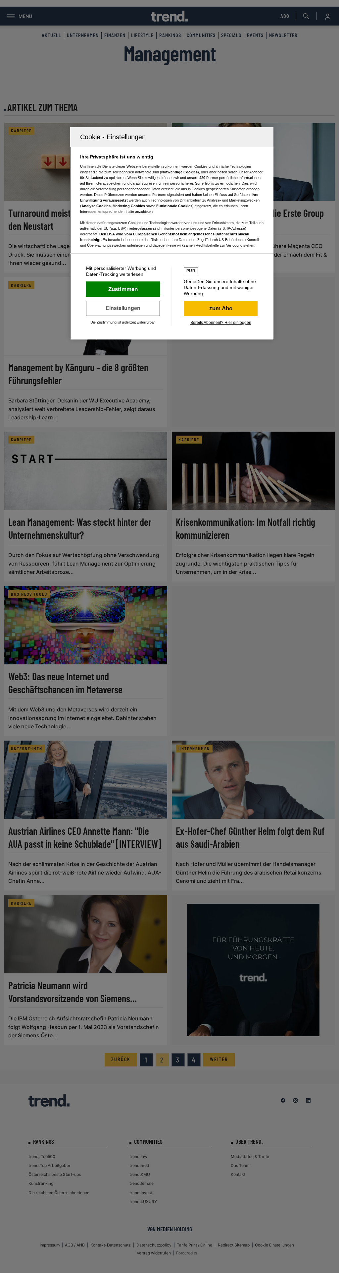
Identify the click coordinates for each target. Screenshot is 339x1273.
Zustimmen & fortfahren (123, 289)
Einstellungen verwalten (123, 308)
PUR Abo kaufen (221, 308)
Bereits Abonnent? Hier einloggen (220, 322)
